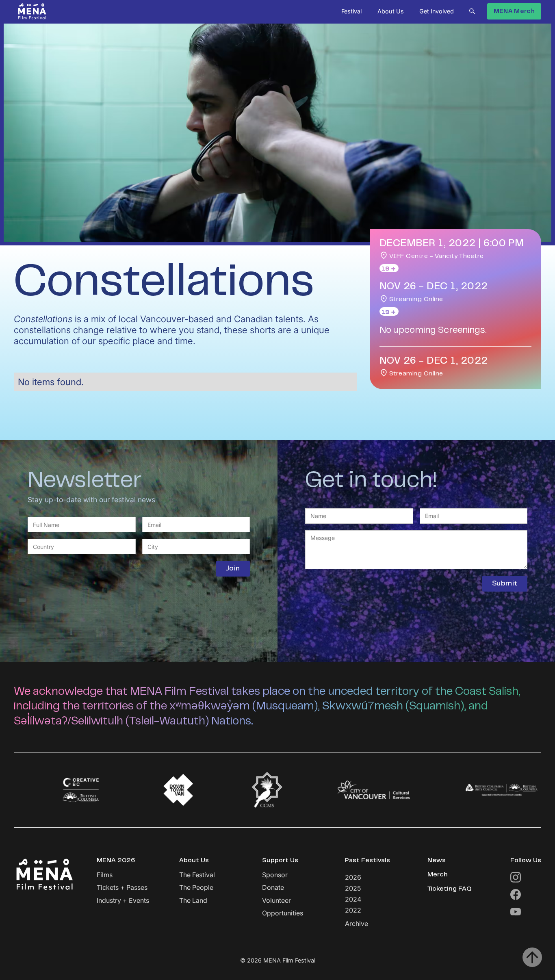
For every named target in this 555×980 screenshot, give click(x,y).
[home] (32, 11)
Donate (273, 887)
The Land (193, 900)
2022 (353, 910)
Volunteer (276, 900)
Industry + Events (123, 900)
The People (196, 887)
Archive (356, 924)
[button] (351, 11)
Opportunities (282, 913)
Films (105, 875)
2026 (353, 877)
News (436, 860)
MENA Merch (514, 11)
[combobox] (81, 546)
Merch (437, 875)
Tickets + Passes (122, 887)
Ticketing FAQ (449, 889)
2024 (353, 899)
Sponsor (275, 875)
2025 (353, 888)
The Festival (197, 875)
